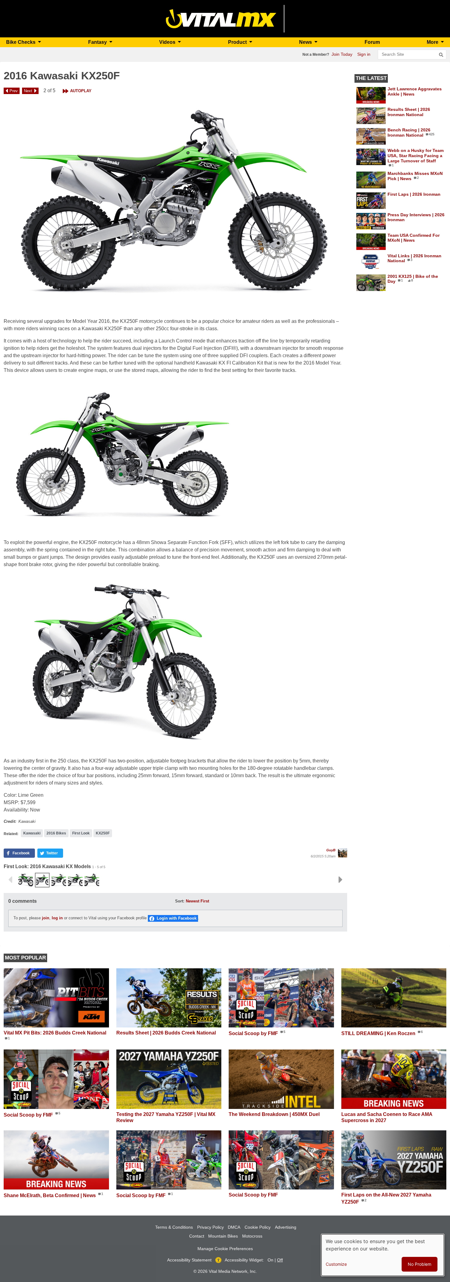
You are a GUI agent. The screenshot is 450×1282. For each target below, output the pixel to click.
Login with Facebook (177, 918)
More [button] (433, 42)
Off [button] (280, 1259)
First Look (81, 833)
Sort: (179, 901)
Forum (372, 42)
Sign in (363, 54)
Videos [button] (168, 42)
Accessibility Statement (189, 1259)
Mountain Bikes (223, 1236)
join (45, 918)
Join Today (342, 54)
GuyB (331, 850)
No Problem (419, 1264)
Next (28, 91)
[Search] (441, 55)
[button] (175, 205)
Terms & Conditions (174, 1227)
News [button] (306, 42)
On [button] (270, 1259)
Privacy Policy (210, 1227)
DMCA (234, 1227)
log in (57, 918)
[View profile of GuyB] (342, 852)
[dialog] (382, 1255)
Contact (196, 1236)
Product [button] (238, 42)
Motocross (252, 1236)
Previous (10, 879)
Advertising (285, 1227)
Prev (13, 91)
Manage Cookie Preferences (225, 1248)
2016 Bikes (56, 833)
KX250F (103, 833)
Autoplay (81, 91)
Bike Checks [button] (21, 42)
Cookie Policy (258, 1227)
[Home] (221, 18)
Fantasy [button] (98, 42)
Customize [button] (336, 1264)
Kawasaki (31, 833)
